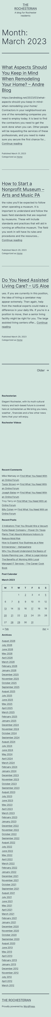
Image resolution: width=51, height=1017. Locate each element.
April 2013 (7, 956)
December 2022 (10, 825)
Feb (7, 629)
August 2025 (8, 691)
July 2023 (7, 796)
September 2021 (10, 888)
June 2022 (7, 851)
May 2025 (7, 704)
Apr (44, 629)
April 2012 (7, 981)
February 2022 (9, 867)
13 (5, 608)
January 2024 (9, 771)
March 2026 (8, 662)
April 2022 (7, 859)
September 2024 (11, 737)
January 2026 (9, 670)
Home (19, 157)
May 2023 (7, 804)
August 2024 (8, 741)
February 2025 (9, 716)
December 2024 (10, 725)
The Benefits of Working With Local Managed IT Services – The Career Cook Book (23, 563)
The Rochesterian (16, 1000)
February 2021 (9, 918)
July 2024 (7, 746)
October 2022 (9, 834)
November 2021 (10, 880)
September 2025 (10, 687)
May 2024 (7, 754)
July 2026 (7, 645)
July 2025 (7, 695)
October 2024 (9, 733)
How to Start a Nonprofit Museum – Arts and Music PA (23, 189)
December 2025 (10, 674)
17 (32, 608)
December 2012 (10, 968)
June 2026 (7, 649)
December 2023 (10, 775)
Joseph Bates (9, 492)
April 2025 (7, 708)
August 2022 (8, 842)
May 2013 (7, 951)
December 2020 (10, 926)
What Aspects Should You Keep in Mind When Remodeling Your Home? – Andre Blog (24, 78)
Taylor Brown (9, 484)
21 (12, 615)
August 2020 (8, 943)
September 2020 (10, 939)
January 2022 (9, 872)
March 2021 (8, 914)
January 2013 (9, 964)
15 (19, 608)
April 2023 (7, 809)
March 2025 (8, 712)
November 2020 (10, 930)
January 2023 (9, 821)
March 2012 (8, 985)
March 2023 (8, 813)
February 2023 (9, 817)
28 (12, 622)
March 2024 (8, 762)
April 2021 (7, 909)
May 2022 (7, 855)
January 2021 (9, 922)
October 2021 (9, 884)
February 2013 (9, 960)
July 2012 (7, 977)
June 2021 (7, 901)
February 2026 (9, 666)
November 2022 (10, 830)
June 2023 (7, 800)
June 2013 (7, 947)
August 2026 (8, 641)
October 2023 (9, 783)
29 (18, 622)
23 (25, 615)
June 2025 (7, 699)
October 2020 (9, 935)
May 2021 (7, 905)
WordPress (29, 1006)
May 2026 (7, 653)
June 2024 (7, 750)
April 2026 (7, 657)
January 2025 (9, 720)
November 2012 (10, 972)
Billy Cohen (8, 509)
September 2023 (10, 788)
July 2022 (7, 846)
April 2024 (7, 758)
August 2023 (8, 792)
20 (5, 615)
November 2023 (10, 779)
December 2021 (10, 876)
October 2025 (9, 683)
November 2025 (10, 678)
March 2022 (8, 863)
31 (32, 622)
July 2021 (7, 897)
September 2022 (10, 838)
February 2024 (9, 767)
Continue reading (12, 143)
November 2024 (10, 729)
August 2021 (8, 893)
